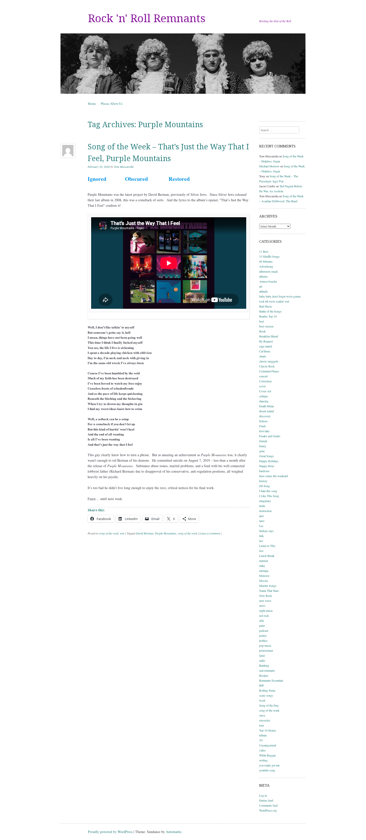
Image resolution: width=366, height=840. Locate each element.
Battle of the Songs (270, 311)
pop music (265, 645)
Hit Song (264, 486)
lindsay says (266, 531)
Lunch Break (266, 556)
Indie (262, 506)
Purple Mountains (165, 533)
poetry (263, 635)
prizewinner (266, 650)
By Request (266, 341)
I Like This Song (269, 496)
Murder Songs (267, 586)
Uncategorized (267, 745)
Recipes (263, 675)
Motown (264, 576)
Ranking (264, 665)
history (263, 481)
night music (266, 611)
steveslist (264, 720)
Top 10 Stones (267, 730)
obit (261, 621)
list (261, 541)
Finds (262, 426)
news (262, 606)
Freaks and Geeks (269, 436)
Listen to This (267, 546)
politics (263, 640)
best (261, 321)
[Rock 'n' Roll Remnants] (183, 63)
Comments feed (268, 805)
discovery (265, 416)
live (261, 551)
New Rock (265, 596)
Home (92, 103)
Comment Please (269, 371)
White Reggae (267, 755)
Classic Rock (267, 366)
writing (263, 760)
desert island (266, 411)
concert (263, 376)
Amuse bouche (268, 281)
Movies (263, 581)
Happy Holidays (269, 461)
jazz (261, 516)
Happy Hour (266, 466)
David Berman (144, 533)
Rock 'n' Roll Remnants (146, 18)
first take (264, 431)
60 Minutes (266, 261)
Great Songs (266, 456)
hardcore (264, 471)
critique (263, 396)
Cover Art (265, 391)
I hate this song (268, 491)
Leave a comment (209, 533)
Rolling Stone (267, 690)
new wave (265, 601)
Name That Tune (269, 591)
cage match (265, 346)
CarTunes (264, 351)
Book (262, 331)
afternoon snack (268, 271)
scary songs (266, 695)
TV (261, 740)
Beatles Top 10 (268, 316)
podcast (263, 630)
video (262, 750)
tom (122, 533)
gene (262, 451)
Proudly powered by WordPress (110, 831)
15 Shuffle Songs (269, 256)
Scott (262, 700)
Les (261, 526)
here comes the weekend (273, 476)
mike (262, 566)
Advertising (266, 266)
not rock (264, 616)
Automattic (174, 831)
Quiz (262, 655)
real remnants (267, 670)
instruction (265, 511)
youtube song (267, 770)
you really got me (269, 765)
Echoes (263, 421)
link (261, 536)
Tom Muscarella (123, 167)
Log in (263, 795)
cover (262, 386)
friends (263, 441)
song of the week (109, 533)
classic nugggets (268, 361)
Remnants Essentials (271, 680)
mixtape (263, 571)
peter (262, 626)
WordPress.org (268, 810)
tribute (263, 735)
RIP (261, 685)
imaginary (265, 501)
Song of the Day (269, 705)
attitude (263, 291)
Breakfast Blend (268, 336)
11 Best (263, 251)
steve (262, 715)
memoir (263, 561)
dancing (263, 401)
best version (266, 326)
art (260, 286)
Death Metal (266, 406)
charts (262, 356)
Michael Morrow (269, 166)
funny (262, 446)
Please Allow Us (111, 103)
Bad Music (265, 306)
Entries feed (266, 800)
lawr (261, 521)
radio (262, 660)
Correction (265, 381)
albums (263, 276)
